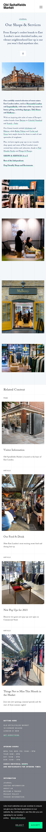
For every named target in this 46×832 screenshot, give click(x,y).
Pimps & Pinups (25, 151)
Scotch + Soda (12, 123)
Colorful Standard (35, 120)
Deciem (23, 120)
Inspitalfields (12, 106)
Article (7, 470)
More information (18, 818)
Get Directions (11, 735)
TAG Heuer (36, 109)
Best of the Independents (14, 160)
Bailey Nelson (20, 131)
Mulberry (10, 112)
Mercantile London (34, 103)
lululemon (29, 128)
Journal (23, 19)
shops (25, 764)
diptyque (27, 109)
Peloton (6, 131)
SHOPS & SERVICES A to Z (16, 156)
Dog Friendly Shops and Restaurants (18, 165)
